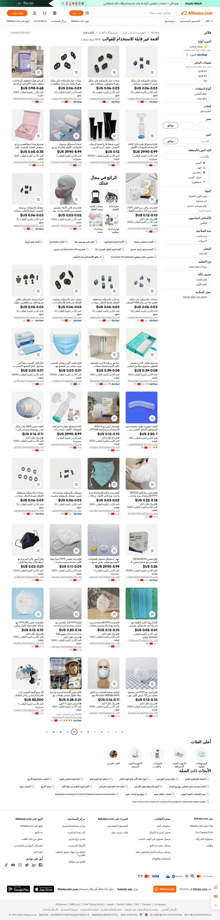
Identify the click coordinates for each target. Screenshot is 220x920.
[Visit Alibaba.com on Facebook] (40, 865)
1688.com (74, 904)
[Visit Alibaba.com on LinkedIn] (34, 865)
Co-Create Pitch (204, 832)
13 (54, 732)
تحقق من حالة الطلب (32, 839)
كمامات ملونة (25, 786)
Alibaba (155, 32)
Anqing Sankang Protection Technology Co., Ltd (141, 228)
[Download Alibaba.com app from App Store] (44, 889)
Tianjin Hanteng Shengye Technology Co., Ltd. (141, 162)
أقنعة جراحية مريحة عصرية (142, 249)
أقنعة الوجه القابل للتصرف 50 (108, 249)
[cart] (44, 13)
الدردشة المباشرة (76, 832)
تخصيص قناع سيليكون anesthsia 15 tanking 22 (132, 257)
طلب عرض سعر (119, 832)
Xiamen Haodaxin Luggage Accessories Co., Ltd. (141, 98)
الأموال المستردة (77, 845)
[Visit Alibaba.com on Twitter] (27, 865)
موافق (170, 125)
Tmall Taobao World (93, 904)
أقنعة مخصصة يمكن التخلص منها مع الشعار (187, 786)
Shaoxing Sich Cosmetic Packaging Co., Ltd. (103, 162)
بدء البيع (39, 832)
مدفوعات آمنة (163, 825)
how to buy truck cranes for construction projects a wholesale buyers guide (168, 802)
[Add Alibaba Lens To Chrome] (164, 889)
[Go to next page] (47, 732)
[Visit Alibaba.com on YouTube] (13, 865)
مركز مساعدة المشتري (73, 825)
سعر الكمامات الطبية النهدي (193, 794)
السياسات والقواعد (161, 858)
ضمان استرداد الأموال (159, 832)
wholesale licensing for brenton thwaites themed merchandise (85, 794)
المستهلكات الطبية (108, 32)
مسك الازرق (46, 786)
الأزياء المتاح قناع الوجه (114, 242)
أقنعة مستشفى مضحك (143, 242)
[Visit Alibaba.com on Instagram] (20, 865)
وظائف (209, 845)
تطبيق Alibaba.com (68, 889)
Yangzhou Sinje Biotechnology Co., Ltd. (27, 98)
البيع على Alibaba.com (31, 825)
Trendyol (146, 904)
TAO (137, 904)
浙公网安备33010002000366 (166, 914)
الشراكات (38, 852)
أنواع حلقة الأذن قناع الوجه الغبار (133, 779)
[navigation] (187, 382)
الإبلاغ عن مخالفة (77, 861)
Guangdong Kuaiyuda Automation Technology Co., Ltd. (27, 710)
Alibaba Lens (200, 889)
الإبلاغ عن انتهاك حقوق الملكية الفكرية (70, 853)
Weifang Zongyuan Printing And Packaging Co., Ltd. (27, 162)
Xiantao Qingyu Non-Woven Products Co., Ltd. (65, 380)
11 (67, 732)
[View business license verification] (141, 915)
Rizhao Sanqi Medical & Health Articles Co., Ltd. (141, 576)
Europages (160, 904)
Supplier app (124, 889)
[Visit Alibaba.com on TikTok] (6, 865)
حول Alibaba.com (203, 818)
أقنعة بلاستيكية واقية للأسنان (146, 786)
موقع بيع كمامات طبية (134, 794)
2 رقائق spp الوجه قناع (99, 779)
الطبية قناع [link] (89, 32)
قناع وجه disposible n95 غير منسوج (69, 249)
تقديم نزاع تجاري (77, 839)
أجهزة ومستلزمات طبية (134, 32)
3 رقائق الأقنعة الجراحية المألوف (87, 257)
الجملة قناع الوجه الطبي (195, 779)
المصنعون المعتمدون (118, 825)
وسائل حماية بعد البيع (160, 845)
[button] (87, 13)
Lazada (110, 904)
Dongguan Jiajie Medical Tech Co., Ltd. (141, 444)
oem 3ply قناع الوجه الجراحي (111, 786)
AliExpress (61, 904)
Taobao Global (124, 904)
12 (60, 732)
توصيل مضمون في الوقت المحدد (154, 839)
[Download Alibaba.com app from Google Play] (18, 889)
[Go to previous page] (122, 732)
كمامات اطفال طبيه (162, 794)
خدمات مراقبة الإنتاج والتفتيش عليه (153, 852)
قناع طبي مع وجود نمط (84, 242)
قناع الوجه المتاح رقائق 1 (69, 779)
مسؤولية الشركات (204, 839)
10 (74, 732)
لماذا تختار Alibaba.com (201, 825)
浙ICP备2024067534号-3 (197, 914)
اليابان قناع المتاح (56, 242)
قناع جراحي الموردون (166, 779)
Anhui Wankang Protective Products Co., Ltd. (65, 717)
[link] (215, 887)
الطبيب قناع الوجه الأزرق (38, 779)
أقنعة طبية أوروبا (32, 242)
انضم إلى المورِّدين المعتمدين (28, 845)
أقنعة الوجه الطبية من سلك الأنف (75, 786)
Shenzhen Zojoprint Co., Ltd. (142, 380)
